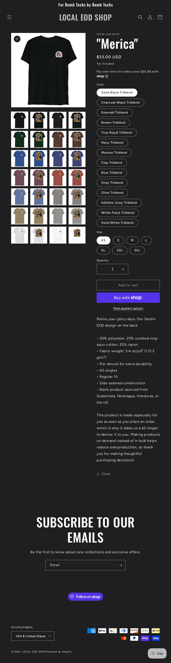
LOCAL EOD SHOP (34, 651)
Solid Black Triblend (117, 92)
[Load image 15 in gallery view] (57, 177)
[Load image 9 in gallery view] (19, 158)
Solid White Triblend (117, 223)
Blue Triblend (111, 173)
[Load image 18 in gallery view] (38, 196)
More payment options (128, 308)
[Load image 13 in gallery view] (19, 177)
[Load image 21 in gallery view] (19, 215)
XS (103, 240)
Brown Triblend (113, 122)
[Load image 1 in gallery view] (19, 120)
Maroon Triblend (114, 153)
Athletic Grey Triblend (119, 203)
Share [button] (106, 474)
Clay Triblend (111, 163)
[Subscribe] (120, 565)
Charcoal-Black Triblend (120, 102)
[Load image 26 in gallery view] (38, 235)
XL (103, 250)
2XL (120, 250)
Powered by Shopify (59, 651)
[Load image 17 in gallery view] (19, 196)
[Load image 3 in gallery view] (57, 120)
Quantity (103, 260)
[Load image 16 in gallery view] (77, 177)
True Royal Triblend (116, 132)
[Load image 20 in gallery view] (77, 196)
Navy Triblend (112, 142)
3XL (137, 250)
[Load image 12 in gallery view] (77, 158)
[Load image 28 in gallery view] (77, 235)
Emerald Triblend (114, 112)
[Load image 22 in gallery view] (38, 215)
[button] (9, 17)
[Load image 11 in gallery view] (57, 158)
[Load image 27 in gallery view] (57, 235)
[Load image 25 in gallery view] (19, 235)
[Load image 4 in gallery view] (77, 120)
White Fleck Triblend (117, 213)
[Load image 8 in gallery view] (77, 139)
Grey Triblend (112, 183)
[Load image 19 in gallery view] (57, 196)
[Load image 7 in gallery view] (57, 139)
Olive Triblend (112, 193)
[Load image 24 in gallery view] (77, 215)
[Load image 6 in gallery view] (38, 139)
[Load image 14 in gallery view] (38, 177)
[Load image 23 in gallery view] (57, 215)
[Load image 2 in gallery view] (38, 120)
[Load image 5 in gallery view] (19, 139)
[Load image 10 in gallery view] (38, 158)
